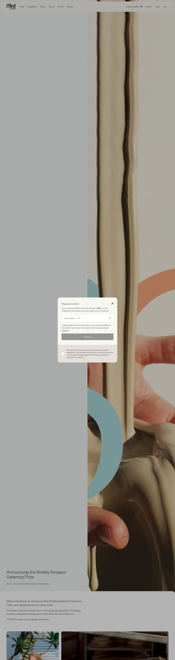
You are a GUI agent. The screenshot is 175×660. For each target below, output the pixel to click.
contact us (65, 330)
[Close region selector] (112, 303)
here (86, 355)
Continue (87, 336)
